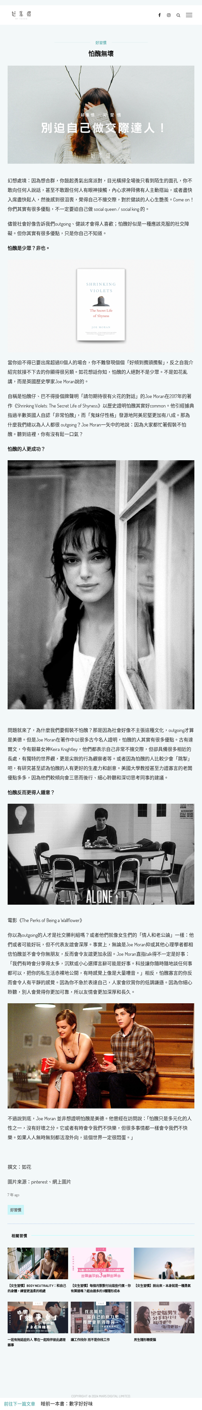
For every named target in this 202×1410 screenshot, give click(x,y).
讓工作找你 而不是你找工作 (90, 1340)
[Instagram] (168, 14)
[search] (178, 15)
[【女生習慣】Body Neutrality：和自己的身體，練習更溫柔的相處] (38, 1263)
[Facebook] (159, 14)
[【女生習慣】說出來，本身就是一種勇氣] (164, 1263)
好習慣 (101, 42)
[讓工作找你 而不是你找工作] (101, 1317)
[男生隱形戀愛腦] (164, 1317)
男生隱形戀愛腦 (145, 1340)
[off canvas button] (189, 15)
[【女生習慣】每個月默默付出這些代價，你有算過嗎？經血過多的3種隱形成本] (101, 1263)
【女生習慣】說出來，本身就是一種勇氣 (162, 1285)
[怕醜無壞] (101, 114)
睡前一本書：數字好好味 (64, 1404)
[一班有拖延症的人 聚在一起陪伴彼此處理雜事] (38, 1317)
